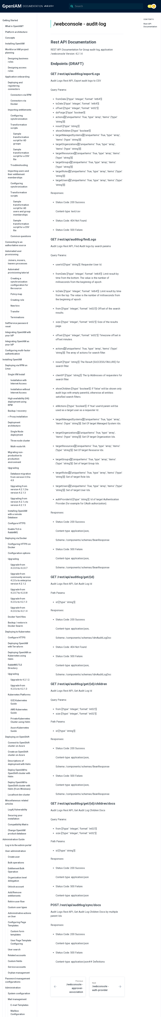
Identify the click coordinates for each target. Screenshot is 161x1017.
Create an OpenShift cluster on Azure (18, 753)
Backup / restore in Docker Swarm (17, 624)
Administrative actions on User (19, 915)
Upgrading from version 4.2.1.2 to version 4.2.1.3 (19, 489)
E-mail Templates (19, 1005)
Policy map (16, 294)
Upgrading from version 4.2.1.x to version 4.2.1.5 (19, 501)
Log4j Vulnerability (17, 809)
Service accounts (17, 967)
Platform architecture (16, 32)
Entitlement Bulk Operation (16, 870)
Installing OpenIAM (15, 43)
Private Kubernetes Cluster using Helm (20, 720)
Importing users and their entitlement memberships (18, 174)
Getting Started (10, 20)
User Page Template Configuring (21, 942)
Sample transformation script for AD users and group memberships (21, 208)
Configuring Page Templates (17, 924)
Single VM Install (16, 374)
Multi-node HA (18, 446)
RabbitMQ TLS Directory (15, 666)
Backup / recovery (17, 411)
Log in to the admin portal (18, 845)
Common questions (21, 236)
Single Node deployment (17, 433)
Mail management (17, 999)
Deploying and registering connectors (15, 85)
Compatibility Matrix (18, 824)
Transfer (15, 311)
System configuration (19, 993)
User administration (15, 851)
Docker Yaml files (17, 617)
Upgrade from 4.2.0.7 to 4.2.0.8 (19, 591)
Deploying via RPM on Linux (16, 367)
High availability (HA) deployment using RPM (18, 401)
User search (14, 949)
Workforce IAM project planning (16, 51)
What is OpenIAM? (14, 26)
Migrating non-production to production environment (15, 457)
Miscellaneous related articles (16, 802)
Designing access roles (17, 69)
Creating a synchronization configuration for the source (19, 283)
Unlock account (16, 886)
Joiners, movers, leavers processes (17, 262)
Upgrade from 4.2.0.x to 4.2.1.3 (19, 600)
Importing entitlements (19, 110)
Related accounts (17, 955)
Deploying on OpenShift (17, 737)
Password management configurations (17, 980)
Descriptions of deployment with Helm (19, 762)
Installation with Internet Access (19, 382)
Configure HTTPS (16, 523)
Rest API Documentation (150, 25)
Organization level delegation (17, 879)
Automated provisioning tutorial (18, 271)
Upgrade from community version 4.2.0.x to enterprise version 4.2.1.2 (21, 579)
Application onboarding (17, 76)
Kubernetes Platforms (19, 694)
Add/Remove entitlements (14, 894)
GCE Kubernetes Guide (19, 702)
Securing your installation (15, 817)
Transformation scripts (19, 126)
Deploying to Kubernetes (17, 631)
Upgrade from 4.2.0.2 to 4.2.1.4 (19, 609)
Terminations (17, 317)
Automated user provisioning (13, 253)
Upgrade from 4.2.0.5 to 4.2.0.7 (19, 566)
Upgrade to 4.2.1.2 (20, 679)
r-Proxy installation (18, 416)
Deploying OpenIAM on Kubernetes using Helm (19, 655)
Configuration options (19, 553)
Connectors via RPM (21, 95)
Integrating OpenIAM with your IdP (18, 334)
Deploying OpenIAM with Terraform (18, 645)
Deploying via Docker (16, 538)
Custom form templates (17, 933)
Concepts (10, 38)
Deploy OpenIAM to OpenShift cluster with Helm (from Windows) (19, 785)
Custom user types (17, 907)
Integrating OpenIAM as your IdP (17, 343)
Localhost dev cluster (19, 794)
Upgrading (13, 468)
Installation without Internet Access (20, 391)
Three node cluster (20, 440)
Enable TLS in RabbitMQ (14, 531)
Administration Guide (14, 839)
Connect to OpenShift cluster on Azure (18, 744)
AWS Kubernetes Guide (19, 711)
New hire (15, 305)
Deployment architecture (14, 424)
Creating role (17, 300)
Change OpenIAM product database (17, 832)
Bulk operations (16, 862)
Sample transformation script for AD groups (21, 139)
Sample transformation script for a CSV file (21, 154)
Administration (13, 987)
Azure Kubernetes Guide (20, 729)
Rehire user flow (16, 901)
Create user (14, 857)
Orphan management (19, 973)
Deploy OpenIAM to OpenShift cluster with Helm (19, 773)
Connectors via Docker (18, 102)
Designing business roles (18, 60)
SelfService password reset (16, 325)
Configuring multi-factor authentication (17, 352)
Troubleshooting (19, 165)
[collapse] (33, 20)
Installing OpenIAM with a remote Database (17, 514)
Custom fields (15, 961)
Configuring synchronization (19, 117)
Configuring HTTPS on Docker (19, 546)
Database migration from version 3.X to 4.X (21, 477)
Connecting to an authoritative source (15, 244)
